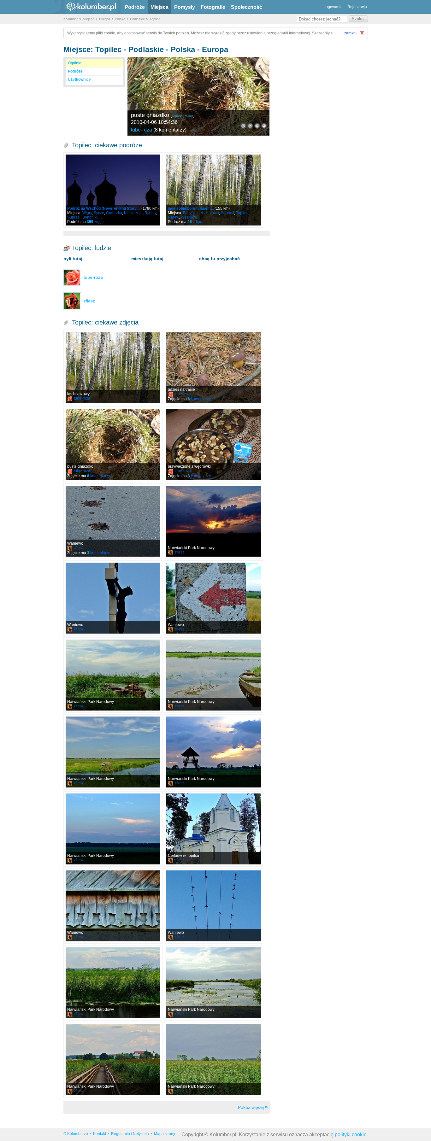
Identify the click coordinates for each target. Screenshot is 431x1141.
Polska (120, 19)
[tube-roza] (72, 277)
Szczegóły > (322, 33)
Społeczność (246, 7)
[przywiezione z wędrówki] (213, 444)
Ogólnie (74, 63)
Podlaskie (137, 19)
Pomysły (184, 7)
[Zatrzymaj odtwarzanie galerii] (250, 126)
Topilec (155, 19)
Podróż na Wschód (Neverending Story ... (103, 208)
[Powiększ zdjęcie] (243, 126)
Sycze (99, 213)
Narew (173, 217)
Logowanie (333, 7)
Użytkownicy (79, 79)
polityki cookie (351, 1134)
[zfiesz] (72, 300)
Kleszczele (133, 213)
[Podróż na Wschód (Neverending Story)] (113, 190)
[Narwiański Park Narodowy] (213, 521)
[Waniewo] (113, 521)
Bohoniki (89, 217)
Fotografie (213, 7)
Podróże (135, 7)
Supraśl (73, 217)
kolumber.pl (85, 7)
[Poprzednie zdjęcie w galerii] (264, 126)
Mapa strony (164, 1134)
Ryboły (150, 213)
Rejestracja (357, 7)
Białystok (190, 213)
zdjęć (95, 221)
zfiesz (79, 548)
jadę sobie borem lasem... (191, 208)
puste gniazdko (150, 115)
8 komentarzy (170, 129)
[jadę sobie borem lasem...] (213, 190)
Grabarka (114, 213)
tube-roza (141, 129)
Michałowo (209, 213)
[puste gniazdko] (198, 96)
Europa (104, 19)
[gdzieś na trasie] (213, 367)
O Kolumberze (75, 1134)
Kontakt (99, 1134)
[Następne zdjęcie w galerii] (257, 126)
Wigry (87, 213)
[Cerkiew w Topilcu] (213, 829)
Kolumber (70, 19)
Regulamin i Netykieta (130, 1134)
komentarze (199, 476)
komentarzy (199, 399)
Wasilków (189, 217)
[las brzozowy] (113, 367)
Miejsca (159, 7)
